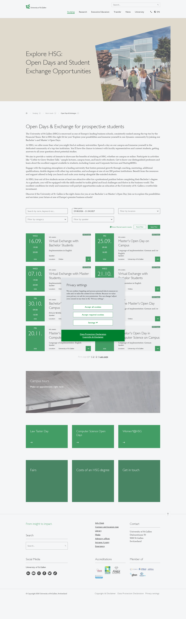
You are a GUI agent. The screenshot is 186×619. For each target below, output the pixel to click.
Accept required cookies (93, 314)
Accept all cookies (93, 307)
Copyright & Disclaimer (92, 337)
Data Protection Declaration (93, 334)
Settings (92, 322)
